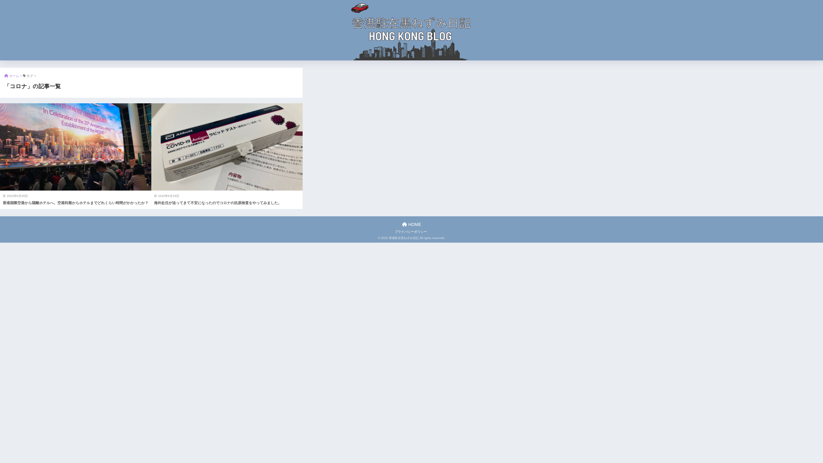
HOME (414, 224)
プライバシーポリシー (411, 231)
